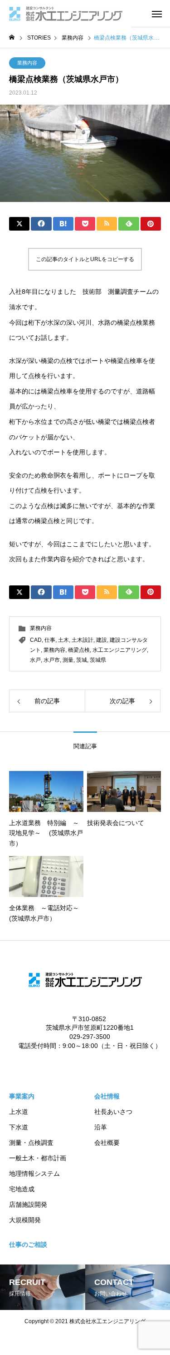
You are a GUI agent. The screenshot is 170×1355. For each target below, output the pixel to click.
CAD (36, 640)
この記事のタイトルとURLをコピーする (85, 259)
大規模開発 (25, 1220)
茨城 (81, 660)
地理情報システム (34, 1173)
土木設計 (82, 640)
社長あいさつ (113, 1111)
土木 (63, 640)
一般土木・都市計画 (37, 1158)
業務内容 (27, 62)
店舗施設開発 (28, 1204)
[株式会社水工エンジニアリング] (65, 13)
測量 (68, 660)
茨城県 (98, 660)
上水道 (18, 1111)
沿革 (100, 1127)
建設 (101, 640)
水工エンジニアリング (119, 650)
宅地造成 (21, 1189)
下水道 (18, 1127)
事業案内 (21, 1096)
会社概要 (107, 1142)
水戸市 (52, 660)
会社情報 (107, 1096)
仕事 (49, 640)
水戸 (35, 660)
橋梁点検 (79, 650)
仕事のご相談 (28, 1244)
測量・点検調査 (31, 1142)
